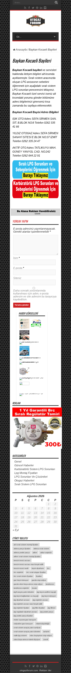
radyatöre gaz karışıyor (23, 624)
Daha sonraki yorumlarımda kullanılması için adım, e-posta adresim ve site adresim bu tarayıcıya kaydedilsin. (34, 295)
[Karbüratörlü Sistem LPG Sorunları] (35, 197)
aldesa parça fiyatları (22, 549)
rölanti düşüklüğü (42, 624)
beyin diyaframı (38, 568)
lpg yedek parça (46, 612)
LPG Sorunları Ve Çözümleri (31, 476)
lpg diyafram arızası (22, 600)
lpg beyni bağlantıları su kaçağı (26, 596)
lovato (34, 588)
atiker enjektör (46, 553)
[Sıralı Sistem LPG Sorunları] (35, 177)
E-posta (17, 268)
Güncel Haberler (24, 465)
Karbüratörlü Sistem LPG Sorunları (34, 469)
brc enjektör (18, 572)
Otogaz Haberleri (24, 480)
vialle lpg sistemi (20, 635)
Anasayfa (21, 49)
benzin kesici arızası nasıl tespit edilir (28, 564)
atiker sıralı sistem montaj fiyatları (27, 556)
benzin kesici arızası (22, 560)
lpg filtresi (51, 608)
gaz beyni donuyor (21, 580)
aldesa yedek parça (22, 553)
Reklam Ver (45, 670)
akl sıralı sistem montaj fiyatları (26, 545)
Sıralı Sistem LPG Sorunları (30, 484)
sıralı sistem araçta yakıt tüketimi (27, 632)
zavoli (45, 639)
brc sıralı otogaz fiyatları (36, 572)
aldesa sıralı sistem (41, 549)
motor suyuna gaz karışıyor (25, 620)
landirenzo (50, 584)
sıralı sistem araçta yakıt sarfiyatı (27, 628)
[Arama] (56, 2)
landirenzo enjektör (21, 588)
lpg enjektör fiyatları (21, 608)
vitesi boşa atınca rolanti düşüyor (27, 639)
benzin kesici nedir (21, 568)
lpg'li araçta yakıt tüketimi (24, 592)
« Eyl (16, 530)
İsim (15, 258)
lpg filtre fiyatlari (38, 608)
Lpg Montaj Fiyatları (25, 473)
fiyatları (39, 576)
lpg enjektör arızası (40, 600)
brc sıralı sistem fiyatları (23, 576)
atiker (35, 553)
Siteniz (17, 278)
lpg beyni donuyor (49, 596)
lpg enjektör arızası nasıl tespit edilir (28, 604)
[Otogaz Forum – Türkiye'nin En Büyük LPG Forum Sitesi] (35, 24)
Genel (17, 461)
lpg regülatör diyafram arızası (25, 612)
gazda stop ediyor (39, 580)
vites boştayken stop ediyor (41, 635)
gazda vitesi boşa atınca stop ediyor (28, 584)
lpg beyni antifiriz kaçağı (46, 592)
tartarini (46, 632)
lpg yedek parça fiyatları (23, 616)
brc (48, 568)
